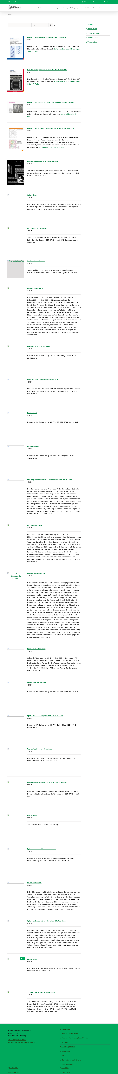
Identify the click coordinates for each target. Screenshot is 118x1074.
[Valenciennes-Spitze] (15, 894)
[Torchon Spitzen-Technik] (15, 269)
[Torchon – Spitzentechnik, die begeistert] (15, 1002)
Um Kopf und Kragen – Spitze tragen (40, 749)
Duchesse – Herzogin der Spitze (38, 346)
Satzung (64, 1042)
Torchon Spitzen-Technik (36, 261)
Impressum (65, 1029)
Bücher (90, 24)
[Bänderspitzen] (15, 826)
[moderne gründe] (15, 457)
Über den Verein (15, 1072)
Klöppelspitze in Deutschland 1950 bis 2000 (42, 379)
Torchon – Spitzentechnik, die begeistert (41, 992)
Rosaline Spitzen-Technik (36, 573)
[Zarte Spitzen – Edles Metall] (15, 239)
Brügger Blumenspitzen (35, 288)
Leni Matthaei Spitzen (34, 525)
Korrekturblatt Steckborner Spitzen (51, 147)
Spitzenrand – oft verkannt (36, 682)
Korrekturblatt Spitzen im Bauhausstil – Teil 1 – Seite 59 (46, 37)
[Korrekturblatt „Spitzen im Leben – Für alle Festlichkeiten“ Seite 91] (15, 107)
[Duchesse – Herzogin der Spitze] (15, 357)
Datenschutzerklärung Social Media (74, 1038)
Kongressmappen (93, 33)
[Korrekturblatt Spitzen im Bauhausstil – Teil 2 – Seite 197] (15, 80)
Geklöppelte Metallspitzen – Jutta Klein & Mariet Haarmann (47, 782)
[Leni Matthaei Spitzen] (15, 536)
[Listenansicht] (54, 25)
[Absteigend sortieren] (29, 25)
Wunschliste (13, 1068)
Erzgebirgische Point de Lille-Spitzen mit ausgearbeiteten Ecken (49, 479)
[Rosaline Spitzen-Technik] (15, 576)
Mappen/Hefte (92, 38)
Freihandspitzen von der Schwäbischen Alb (42, 161)
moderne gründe (33, 446)
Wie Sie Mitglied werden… (15, 2)
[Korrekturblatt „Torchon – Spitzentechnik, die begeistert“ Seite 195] (15, 139)
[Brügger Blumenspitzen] (15, 299)
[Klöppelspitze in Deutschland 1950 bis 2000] (15, 391)
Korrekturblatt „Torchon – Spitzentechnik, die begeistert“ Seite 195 (50, 128)
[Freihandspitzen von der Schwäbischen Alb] (15, 172)
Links (63, 1055)
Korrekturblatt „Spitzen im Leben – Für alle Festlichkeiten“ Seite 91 (50, 102)
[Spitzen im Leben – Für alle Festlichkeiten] (15, 860)
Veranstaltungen (67, 1064)
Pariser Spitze (32, 959)
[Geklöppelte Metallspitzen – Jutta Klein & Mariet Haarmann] (15, 793)
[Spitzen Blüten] (15, 206)
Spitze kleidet (32, 413)
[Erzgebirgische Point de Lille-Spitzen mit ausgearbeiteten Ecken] (15, 491)
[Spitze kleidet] (15, 424)
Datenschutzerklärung (69, 1033)
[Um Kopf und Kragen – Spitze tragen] (15, 760)
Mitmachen (65, 1072)
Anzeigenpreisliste (68, 1047)
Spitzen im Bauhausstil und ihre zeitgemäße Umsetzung (46, 921)
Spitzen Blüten (32, 195)
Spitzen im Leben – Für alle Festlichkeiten (41, 849)
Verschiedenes (92, 42)
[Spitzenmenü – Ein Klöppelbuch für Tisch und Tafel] (15, 727)
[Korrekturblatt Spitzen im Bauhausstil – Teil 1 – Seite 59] (15, 47)
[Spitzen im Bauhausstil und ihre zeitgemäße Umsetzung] (15, 932)
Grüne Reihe (92, 29)
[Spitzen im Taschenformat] (15, 660)
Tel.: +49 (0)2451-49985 (17, 1040)
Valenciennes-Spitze (34, 883)
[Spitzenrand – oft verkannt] (15, 694)
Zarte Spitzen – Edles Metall (36, 228)
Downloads (65, 1051)
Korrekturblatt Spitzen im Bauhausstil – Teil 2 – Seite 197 (47, 70)
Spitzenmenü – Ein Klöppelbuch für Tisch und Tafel (45, 716)
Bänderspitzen (32, 815)
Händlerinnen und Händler (71, 1060)
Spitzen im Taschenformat (36, 649)
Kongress (64, 1068)
